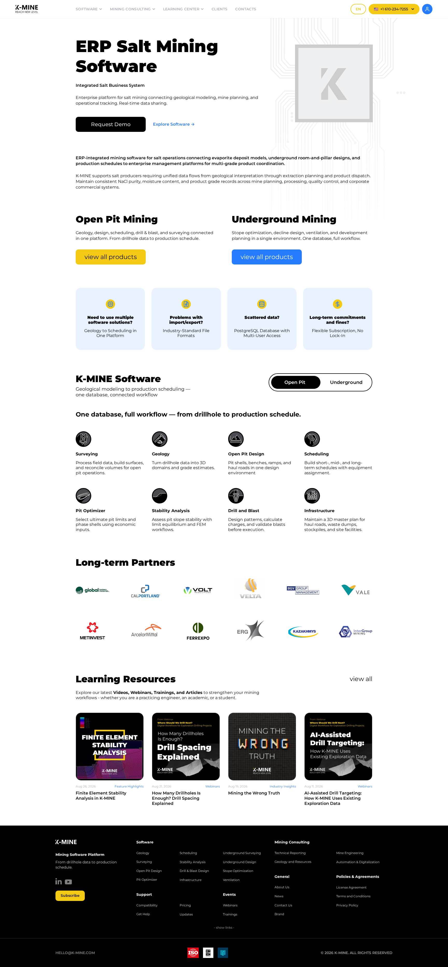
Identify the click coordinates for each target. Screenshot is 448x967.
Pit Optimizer (146, 880)
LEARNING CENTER (181, 9)
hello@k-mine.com (75, 952)
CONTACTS (245, 9)
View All (361, 679)
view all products (111, 257)
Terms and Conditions (353, 896)
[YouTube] (68, 881)
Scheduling (188, 853)
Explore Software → (174, 124)
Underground (346, 382)
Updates (186, 914)
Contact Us (283, 905)
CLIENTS (219, 9)
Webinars (230, 905)
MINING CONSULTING (130, 9)
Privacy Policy (347, 905)
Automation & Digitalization (358, 862)
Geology (142, 853)
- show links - (224, 927)
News (279, 896)
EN (358, 9)
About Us (282, 887)
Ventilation (231, 880)
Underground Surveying (242, 853)
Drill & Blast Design (194, 871)
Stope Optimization (238, 871)
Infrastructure (190, 880)
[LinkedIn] (58, 881)
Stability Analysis (193, 862)
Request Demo (111, 124)
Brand (279, 914)
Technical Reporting (290, 853)
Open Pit (294, 382)
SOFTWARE (87, 9)
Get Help (143, 914)
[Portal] (427, 9)
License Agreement (351, 887)
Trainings (230, 914)
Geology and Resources (293, 862)
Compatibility (147, 905)
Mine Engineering (349, 853)
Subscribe (70, 895)
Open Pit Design (149, 871)
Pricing (185, 905)
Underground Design (239, 862)
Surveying (144, 862)
